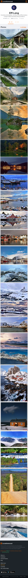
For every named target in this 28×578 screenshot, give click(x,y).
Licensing (3, 566)
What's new (3, 563)
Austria (22, 18)
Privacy (21, 576)
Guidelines (3, 557)
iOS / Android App (5, 568)
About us (3, 555)
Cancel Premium (4, 558)
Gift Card (3, 565)
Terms (25, 576)
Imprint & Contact (5, 576)
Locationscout (7, 1)
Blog (2, 560)
